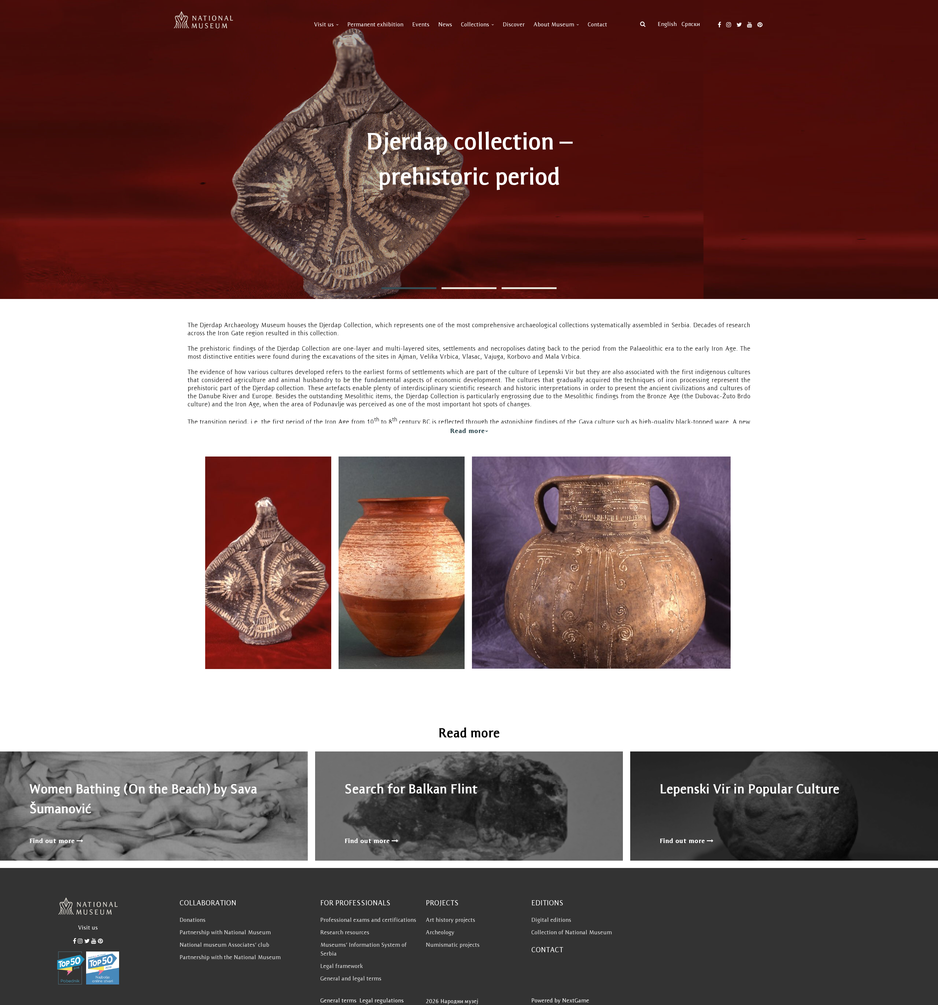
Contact (597, 24)
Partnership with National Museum (225, 932)
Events (420, 24)
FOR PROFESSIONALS (355, 903)
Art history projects (450, 920)
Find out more (53, 841)
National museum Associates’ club (224, 945)
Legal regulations (381, 1000)
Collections (475, 24)
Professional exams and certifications (368, 920)
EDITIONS (547, 903)
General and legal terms (350, 978)
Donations (193, 920)
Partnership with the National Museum (230, 957)
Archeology (440, 932)
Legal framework (341, 966)
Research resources (344, 932)
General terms (338, 1000)
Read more (467, 431)
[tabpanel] (469, 149)
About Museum (553, 24)
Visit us (324, 24)
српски (691, 24)
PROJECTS (442, 903)
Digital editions (551, 920)
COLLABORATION (208, 903)
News (445, 24)
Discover (514, 24)
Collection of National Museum (571, 932)
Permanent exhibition (375, 24)
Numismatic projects (453, 945)
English (667, 24)
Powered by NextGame (560, 1000)
